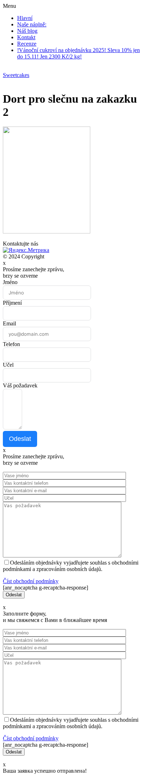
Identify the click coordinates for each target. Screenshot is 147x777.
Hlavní (24, 18)
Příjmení (12, 303)
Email (9, 323)
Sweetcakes (16, 75)
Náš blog (27, 31)
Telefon (11, 344)
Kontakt (26, 37)
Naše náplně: (31, 24)
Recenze (26, 44)
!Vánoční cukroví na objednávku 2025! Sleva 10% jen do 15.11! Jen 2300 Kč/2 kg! (78, 53)
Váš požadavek (20, 385)
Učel (8, 365)
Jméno (10, 282)
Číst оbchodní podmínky (31, 581)
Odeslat (20, 438)
